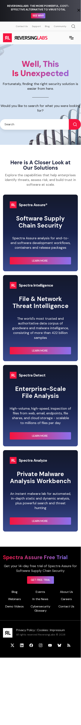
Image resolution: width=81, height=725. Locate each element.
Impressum (57, 630)
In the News (40, 599)
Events (40, 592)
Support (36, 26)
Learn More (47, 262)
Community (60, 26)
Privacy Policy (25, 630)
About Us (66, 592)
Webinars (14, 599)
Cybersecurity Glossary (40, 608)
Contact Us (22, 26)
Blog (47, 26)
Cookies (42, 630)
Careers (66, 599)
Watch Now (38, 15)
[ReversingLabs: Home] (25, 37)
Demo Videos (14, 606)
